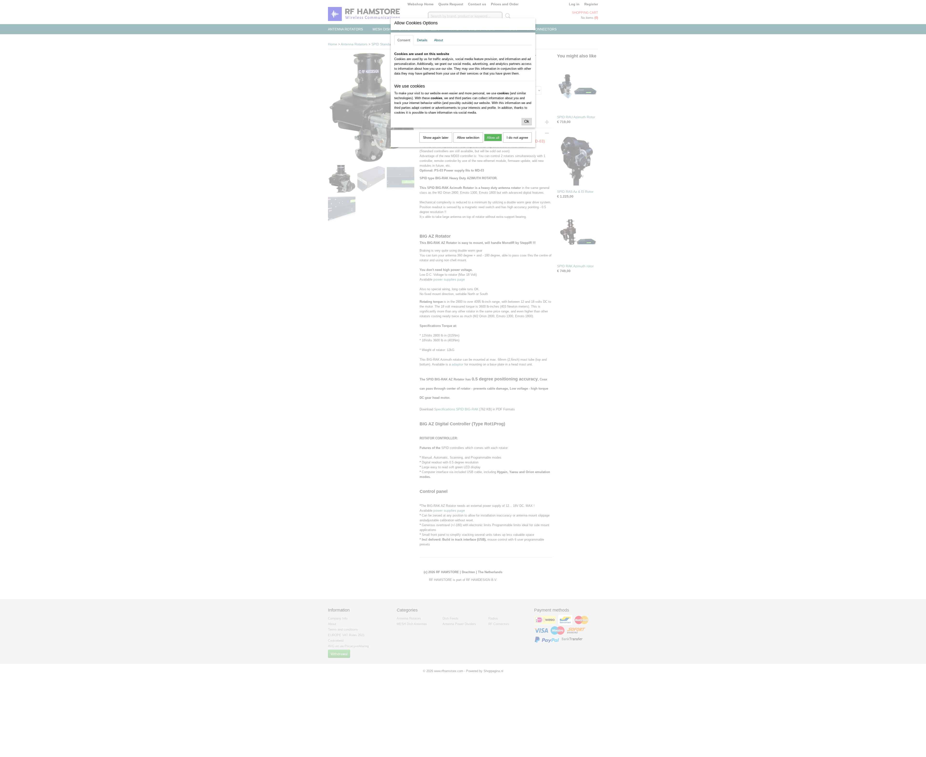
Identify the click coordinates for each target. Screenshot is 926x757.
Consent (403, 40)
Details (422, 40)
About (438, 40)
